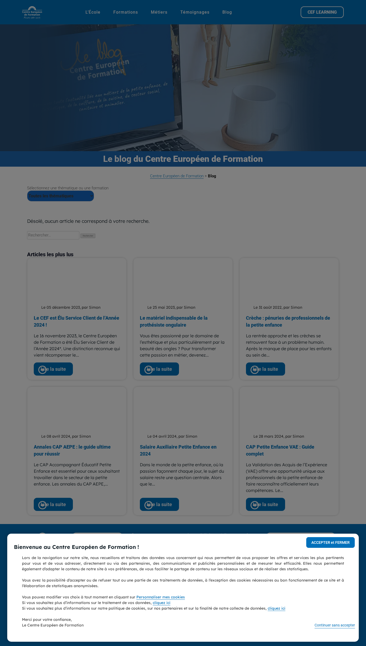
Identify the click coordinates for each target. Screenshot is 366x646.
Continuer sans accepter (335, 625)
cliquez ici (161, 602)
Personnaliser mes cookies (160, 597)
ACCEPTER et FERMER (330, 542)
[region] (182, 588)
